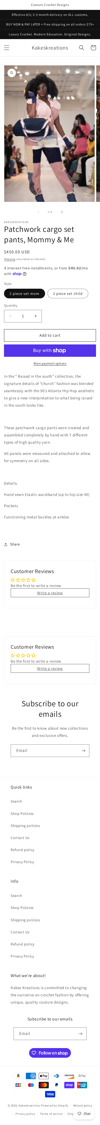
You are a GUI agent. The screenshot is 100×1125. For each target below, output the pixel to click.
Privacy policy (25, 1114)
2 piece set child (68, 293)
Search (16, 801)
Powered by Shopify (54, 1105)
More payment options (50, 363)
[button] (7, 48)
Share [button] (15, 544)
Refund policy (22, 849)
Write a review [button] (50, 592)
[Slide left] (38, 212)
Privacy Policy (22, 861)
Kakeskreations (29, 1105)
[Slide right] (62, 212)
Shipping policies (25, 825)
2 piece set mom (24, 293)
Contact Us (20, 837)
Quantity (10, 305)
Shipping (9, 259)
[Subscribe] (83, 750)
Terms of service (51, 1114)
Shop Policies (22, 813)
